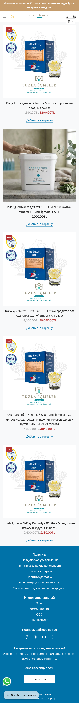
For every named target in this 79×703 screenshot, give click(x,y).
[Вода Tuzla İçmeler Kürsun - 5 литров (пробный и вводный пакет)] (39, 61)
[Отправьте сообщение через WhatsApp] (7, 681)
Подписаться (39, 679)
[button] (70, 21)
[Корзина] (74, 16)
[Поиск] (66, 16)
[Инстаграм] (35, 637)
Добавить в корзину (39, 120)
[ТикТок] (53, 637)
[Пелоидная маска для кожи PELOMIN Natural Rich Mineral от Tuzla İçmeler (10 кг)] (39, 165)
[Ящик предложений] (12, 16)
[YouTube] (44, 637)
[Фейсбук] (27, 637)
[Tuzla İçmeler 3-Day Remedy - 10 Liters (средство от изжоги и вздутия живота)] (39, 481)
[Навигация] (4, 16)
